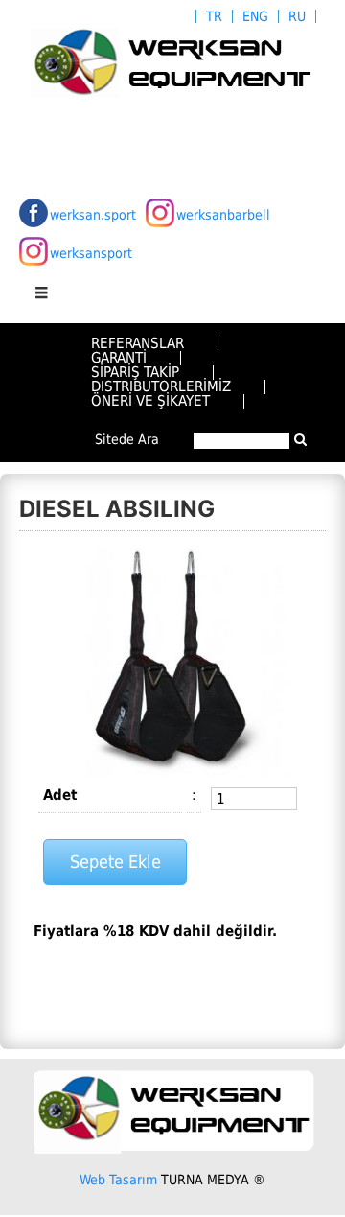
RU (297, 16)
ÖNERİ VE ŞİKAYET (150, 401)
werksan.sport (93, 214)
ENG (255, 16)
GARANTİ (119, 357)
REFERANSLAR (137, 343)
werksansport (91, 253)
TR (214, 16)
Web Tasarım (118, 1179)
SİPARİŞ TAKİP (135, 372)
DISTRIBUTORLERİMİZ (161, 386)
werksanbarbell (223, 214)
